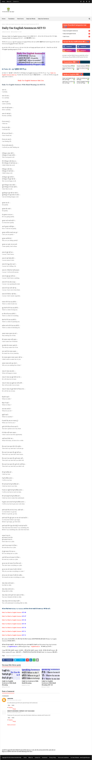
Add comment (11, 725)
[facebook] (81, 1)
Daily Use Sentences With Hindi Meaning (30, 682)
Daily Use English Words (76, 33)
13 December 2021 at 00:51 (15, 700)
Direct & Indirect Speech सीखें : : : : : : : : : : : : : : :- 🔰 (83, 68)
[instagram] (84, 1)
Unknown (10, 698)
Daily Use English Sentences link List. (31, 80)
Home (3, 1)
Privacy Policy (52, 757)
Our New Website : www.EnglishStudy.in (80, 757)
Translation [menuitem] (11, 18)
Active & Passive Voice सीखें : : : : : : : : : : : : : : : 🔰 (68, 68)
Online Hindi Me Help (16, 757)
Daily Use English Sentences (13, 24)
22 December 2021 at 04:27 (15, 712)
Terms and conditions (63, 757)
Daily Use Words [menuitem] (30, 18)
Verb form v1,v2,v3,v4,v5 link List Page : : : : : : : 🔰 (68, 82)
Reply (9, 705)
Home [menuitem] (3, 18)
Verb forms (76, 36)
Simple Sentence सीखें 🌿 (83, 66)
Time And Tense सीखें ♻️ (68, 66)
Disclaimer (44, 757)
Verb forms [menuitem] (20, 18)
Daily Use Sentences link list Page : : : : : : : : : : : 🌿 (83, 79)
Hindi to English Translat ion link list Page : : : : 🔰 (83, 82)
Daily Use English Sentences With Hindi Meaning (9, 683)
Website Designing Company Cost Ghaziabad (20, 711)
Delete (13, 705)
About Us (9, 1)
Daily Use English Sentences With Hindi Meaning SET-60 (49, 683)
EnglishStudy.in (35, 646)
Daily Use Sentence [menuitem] (43, 18)
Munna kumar (6, 32)
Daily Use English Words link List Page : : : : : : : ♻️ (68, 79)
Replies (11, 707)
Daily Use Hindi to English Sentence (13, 616)
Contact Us (16, 1)
